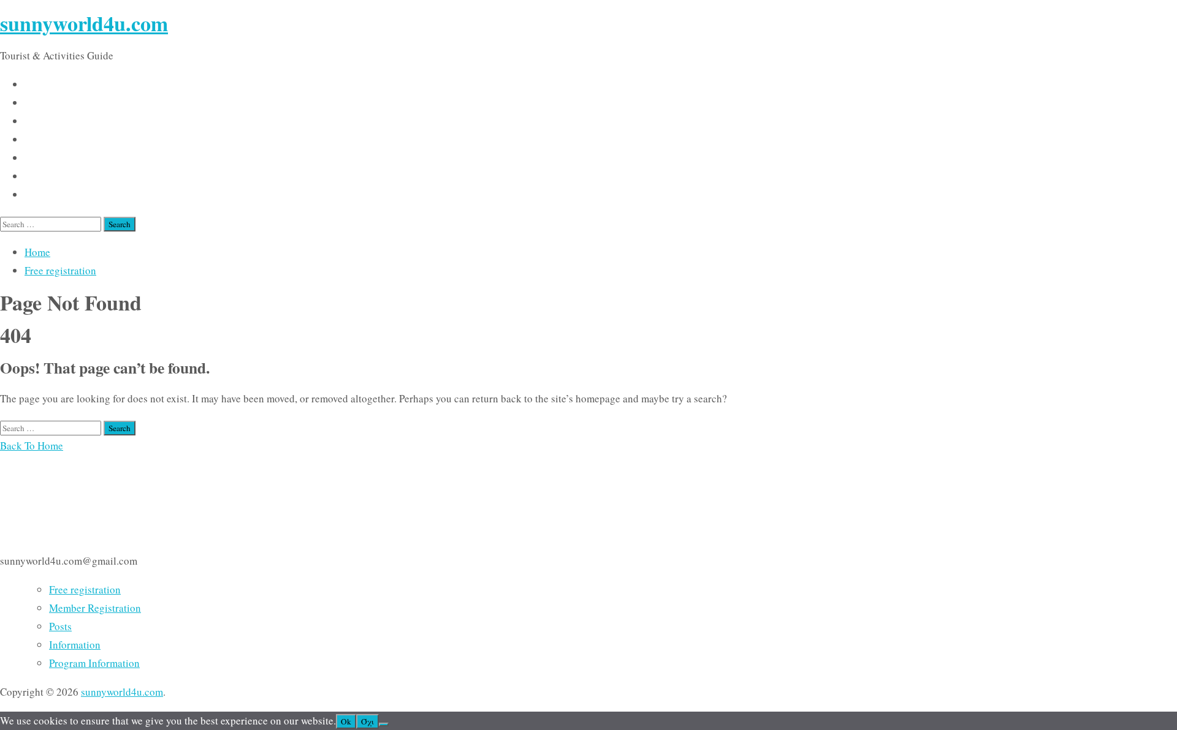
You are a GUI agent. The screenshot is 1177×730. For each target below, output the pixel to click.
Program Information (94, 663)
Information (75, 645)
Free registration (60, 270)
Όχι (367, 721)
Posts (60, 626)
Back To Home (31, 445)
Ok (346, 721)
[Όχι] (384, 724)
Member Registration (95, 608)
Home (37, 252)
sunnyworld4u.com (84, 23)
